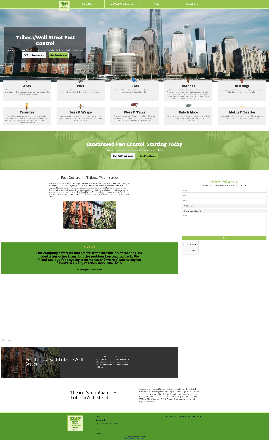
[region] (89, 310)
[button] (87, 4)
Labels (98, 433)
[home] (64, 4)
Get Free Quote (58, 55)
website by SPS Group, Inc (134, 438)
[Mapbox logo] (6, 340)
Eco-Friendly (101, 420)
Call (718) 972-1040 (34, 55)
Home (98, 416)
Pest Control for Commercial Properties (106, 425)
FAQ (97, 430)
